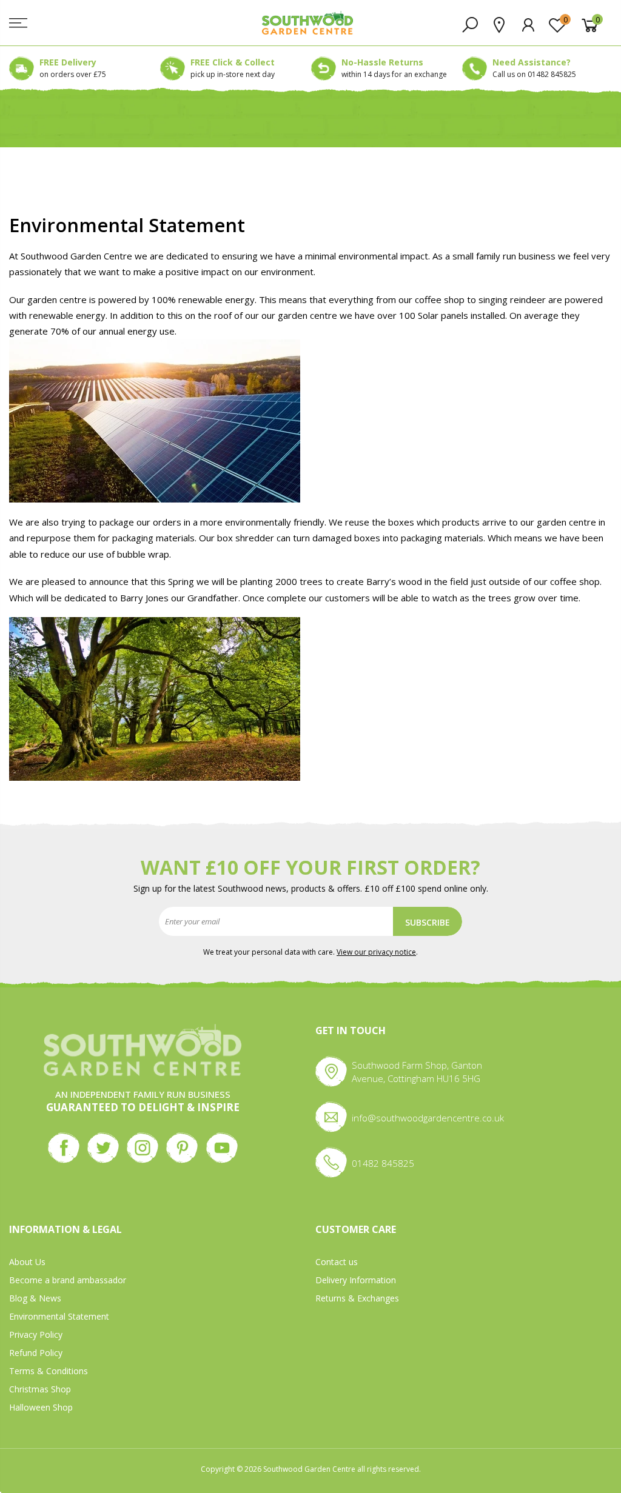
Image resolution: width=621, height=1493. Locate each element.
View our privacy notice (376, 952)
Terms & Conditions (48, 1371)
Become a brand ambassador (67, 1280)
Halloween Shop (41, 1407)
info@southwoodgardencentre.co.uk (428, 1118)
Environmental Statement (59, 1316)
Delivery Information (355, 1280)
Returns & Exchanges (357, 1298)
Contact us (336, 1262)
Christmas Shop (40, 1389)
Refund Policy (35, 1352)
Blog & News (35, 1298)
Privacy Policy (35, 1334)
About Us (27, 1262)
